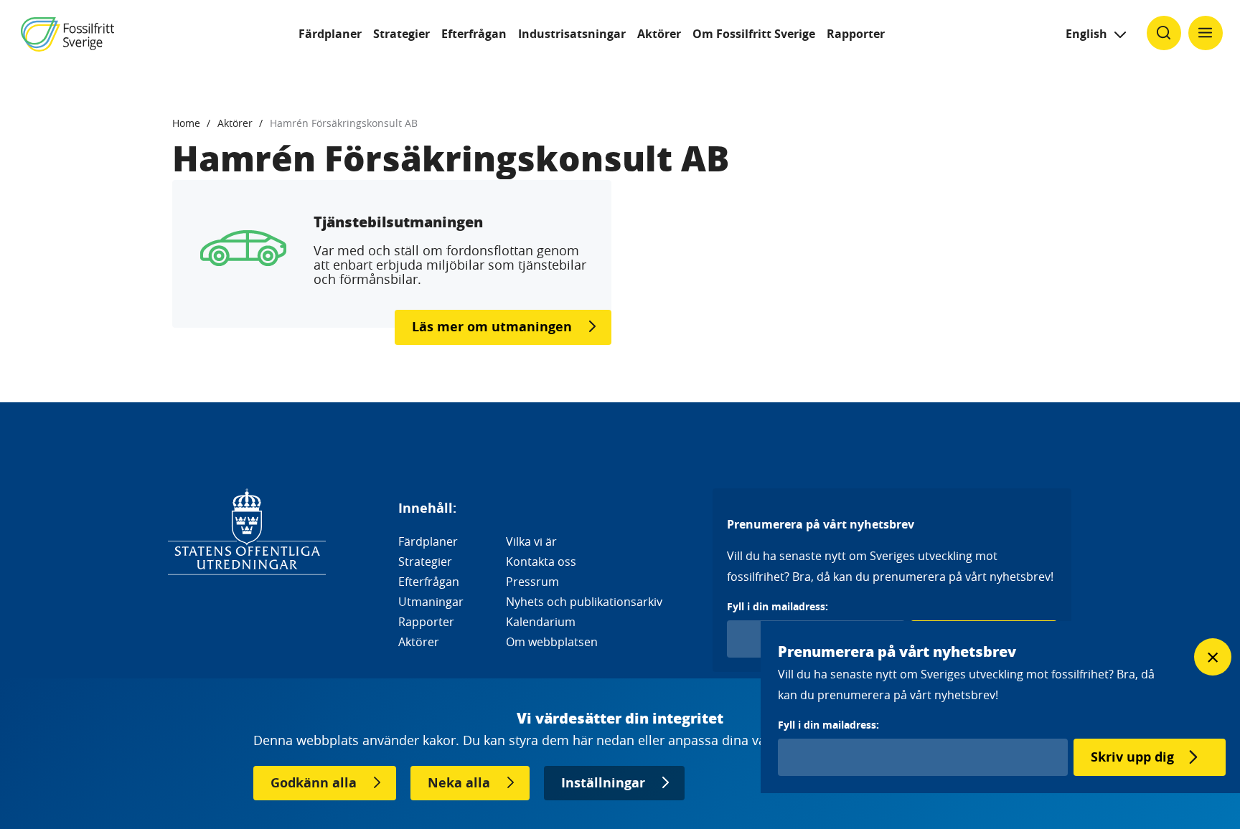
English (1086, 34)
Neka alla (459, 783)
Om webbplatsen (552, 642)
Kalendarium (541, 622)
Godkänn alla (314, 783)
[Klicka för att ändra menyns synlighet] (1205, 33)
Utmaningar (431, 602)
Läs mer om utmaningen (492, 327)
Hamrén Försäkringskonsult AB (344, 123)
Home (186, 123)
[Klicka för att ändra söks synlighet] (1164, 33)
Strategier (401, 34)
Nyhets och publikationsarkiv (584, 602)
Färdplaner (330, 34)
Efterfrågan (474, 34)
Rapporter (856, 34)
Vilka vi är (531, 541)
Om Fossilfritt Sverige (753, 34)
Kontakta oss (541, 561)
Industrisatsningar (572, 34)
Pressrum (532, 581)
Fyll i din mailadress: (777, 606)
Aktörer (659, 34)
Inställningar (603, 783)
